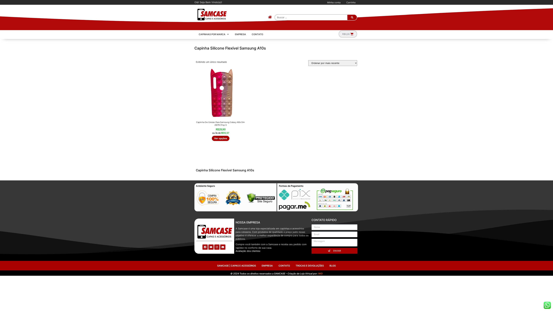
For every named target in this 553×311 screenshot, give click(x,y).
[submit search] (352, 17)
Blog (332, 265)
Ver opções (220, 138)
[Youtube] (211, 247)
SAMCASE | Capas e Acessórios (236, 265)
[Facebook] (205, 247)
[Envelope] (222, 247)
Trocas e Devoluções (310, 265)
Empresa (240, 34)
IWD (320, 273)
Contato (257, 34)
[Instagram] (216, 247)
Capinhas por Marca (212, 34)
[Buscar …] (311, 17)
